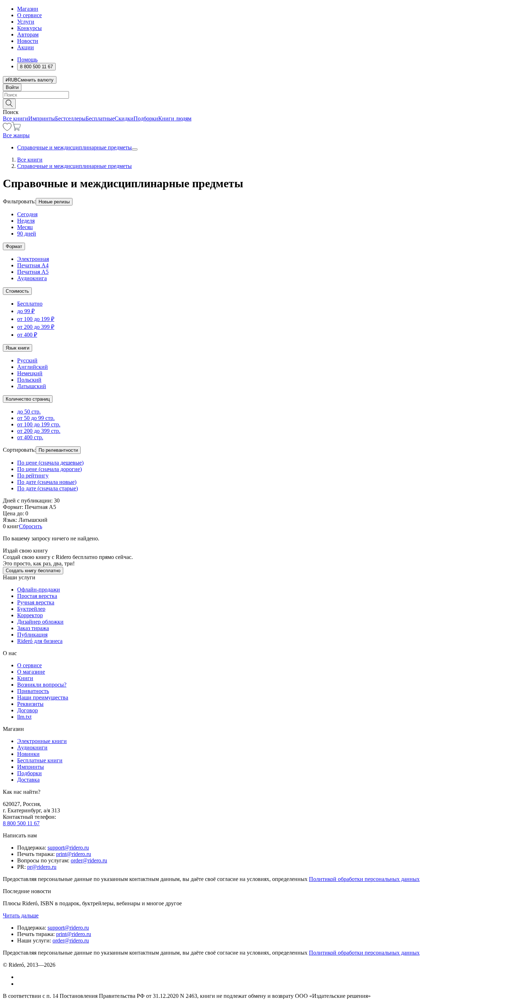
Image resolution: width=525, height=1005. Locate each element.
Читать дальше (21, 915)
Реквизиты (30, 704)
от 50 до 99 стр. (36, 418)
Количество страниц (28, 399)
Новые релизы (54, 201)
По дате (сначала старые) (47, 488)
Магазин (27, 9)
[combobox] (262, 95)
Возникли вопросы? (41, 685)
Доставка (28, 780)
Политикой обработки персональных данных (364, 879)
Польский (29, 380)
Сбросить (30, 526)
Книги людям (174, 118)
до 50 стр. (29, 412)
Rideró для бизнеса (39, 641)
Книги (25, 678)
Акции (25, 47)
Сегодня (27, 214)
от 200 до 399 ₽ (35, 327)
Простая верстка (37, 596)
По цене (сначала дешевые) (50, 463)
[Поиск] (9, 104)
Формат (14, 246)
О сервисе (29, 15)
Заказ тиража (33, 628)
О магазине (31, 672)
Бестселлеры (70, 118)
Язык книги (17, 348)
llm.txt (24, 717)
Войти (12, 87)
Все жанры (16, 135)
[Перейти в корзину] (16, 129)
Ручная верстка (35, 602)
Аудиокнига (32, 278)
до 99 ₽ (26, 311)
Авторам (28, 34)
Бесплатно (29, 304)
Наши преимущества (42, 697)
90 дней (26, 234)
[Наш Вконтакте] (21, 977)
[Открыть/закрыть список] (135, 149)
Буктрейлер (31, 609)
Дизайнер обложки (40, 622)
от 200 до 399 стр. (38, 431)
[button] (262, 103)
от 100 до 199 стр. (38, 424)
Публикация (32, 635)
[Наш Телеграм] (20, 984)
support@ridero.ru (68, 848)
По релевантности (58, 450)
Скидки (124, 118)
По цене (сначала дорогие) (49, 469)
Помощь (27, 59)
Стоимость (17, 291)
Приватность (33, 691)
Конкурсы (29, 28)
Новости (27, 41)
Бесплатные (100, 118)
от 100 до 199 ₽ (35, 319)
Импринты (41, 118)
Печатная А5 (33, 272)
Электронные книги (42, 741)
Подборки (146, 118)
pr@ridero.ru (41, 867)
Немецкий (29, 373)
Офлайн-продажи (38, 589)
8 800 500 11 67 (21, 823)
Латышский (31, 386)
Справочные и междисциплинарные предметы (74, 147)
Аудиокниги (32, 747)
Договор (27, 710)
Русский (27, 360)
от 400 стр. (30, 437)
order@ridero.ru (89, 860)
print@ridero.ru (73, 854)
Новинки (28, 754)
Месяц (25, 227)
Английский (32, 367)
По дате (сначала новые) (46, 482)
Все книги (15, 118)
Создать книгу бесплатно (33, 570)
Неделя (26, 221)
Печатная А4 (33, 265)
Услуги (25, 22)
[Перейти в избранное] (7, 129)
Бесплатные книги (39, 760)
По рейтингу (33, 475)
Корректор (30, 615)
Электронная (33, 259)
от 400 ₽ (27, 335)
